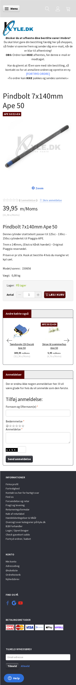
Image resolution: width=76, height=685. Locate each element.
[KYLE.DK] (18, 27)
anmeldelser (28, 200)
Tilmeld (12, 666)
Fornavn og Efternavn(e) (21, 406)
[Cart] (68, 8)
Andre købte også (17, 313)
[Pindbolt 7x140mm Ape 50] (38, 145)
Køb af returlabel (15, 513)
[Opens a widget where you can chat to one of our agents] (14, 678)
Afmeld (25, 666)
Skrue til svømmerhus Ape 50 (54, 346)
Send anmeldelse (19, 459)
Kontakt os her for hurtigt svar (22, 492)
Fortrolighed (13, 488)
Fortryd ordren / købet (18, 538)
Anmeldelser (14, 374)
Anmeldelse (13, 429)
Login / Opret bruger (17, 530)
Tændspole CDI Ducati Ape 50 (22, 346)
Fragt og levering (15, 505)
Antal (10, 294)
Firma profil (12, 484)
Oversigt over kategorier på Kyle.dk (26, 522)
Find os (10, 497)
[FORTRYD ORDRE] (38, 74)
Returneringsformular (18, 509)
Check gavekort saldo (18, 534)
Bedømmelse (14, 421)
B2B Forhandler (14, 526)
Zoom (40, 188)
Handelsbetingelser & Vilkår (21, 518)
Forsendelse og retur (17, 501)
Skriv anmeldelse (52, 200)
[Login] (58, 8)
